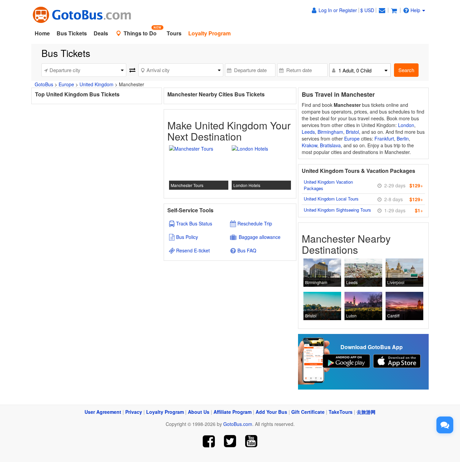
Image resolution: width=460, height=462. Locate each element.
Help (415, 10)
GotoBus (44, 84)
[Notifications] (381, 10)
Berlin (403, 138)
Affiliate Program (232, 411)
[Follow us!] (230, 441)
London (406, 125)
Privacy (133, 411)
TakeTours (341, 411)
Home (42, 33)
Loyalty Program (165, 411)
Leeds (308, 131)
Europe (66, 84)
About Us (198, 411)
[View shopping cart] (394, 10)
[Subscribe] (251, 441)
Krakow (309, 145)
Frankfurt (384, 138)
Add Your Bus (271, 411)
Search (406, 69)
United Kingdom (96, 84)
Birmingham (330, 131)
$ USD (367, 10)
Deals (101, 33)
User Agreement (103, 411)
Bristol (352, 131)
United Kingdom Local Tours (331, 198)
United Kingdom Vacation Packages (328, 185)
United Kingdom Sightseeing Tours (337, 210)
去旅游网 (366, 411)
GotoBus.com (237, 424)
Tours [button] (174, 33)
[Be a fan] (209, 441)
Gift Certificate (308, 411)
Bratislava (330, 145)
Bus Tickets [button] (72, 33)
